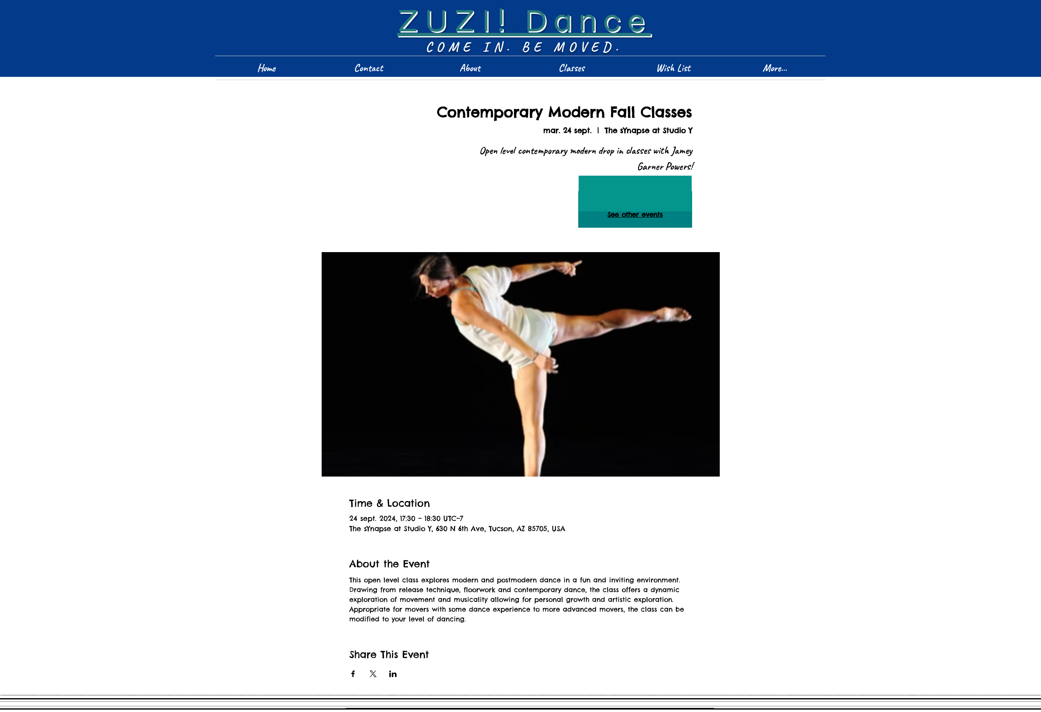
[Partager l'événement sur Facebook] (353, 674)
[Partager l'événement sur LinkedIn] (393, 674)
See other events (635, 214)
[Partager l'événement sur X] (373, 674)
